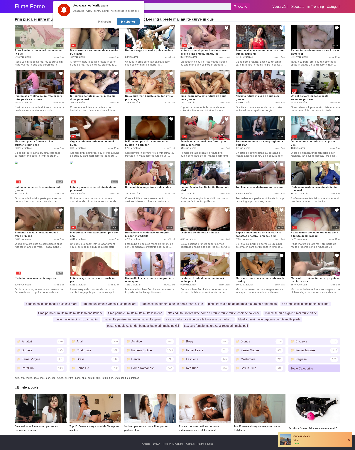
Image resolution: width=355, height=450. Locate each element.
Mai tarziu (104, 21)
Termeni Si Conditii (173, 443)
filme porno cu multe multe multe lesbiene (135, 313)
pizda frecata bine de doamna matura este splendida (242, 303)
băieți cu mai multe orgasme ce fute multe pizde (269, 319)
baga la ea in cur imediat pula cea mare (51, 303)
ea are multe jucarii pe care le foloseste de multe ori (199, 319)
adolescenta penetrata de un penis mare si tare (172, 303)
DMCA (156, 443)
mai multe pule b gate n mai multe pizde (291, 313)
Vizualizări (280, 7)
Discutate (297, 7)
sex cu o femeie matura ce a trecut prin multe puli (216, 325)
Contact (190, 443)
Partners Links (205, 443)
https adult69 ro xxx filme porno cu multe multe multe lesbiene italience (214, 313)
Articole (146, 443)
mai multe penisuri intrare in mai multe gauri (132, 319)
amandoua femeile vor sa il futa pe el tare (109, 303)
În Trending (315, 7)
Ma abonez (128, 21)
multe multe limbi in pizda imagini (76, 319)
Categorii (333, 7)
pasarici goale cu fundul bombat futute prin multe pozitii (143, 325)
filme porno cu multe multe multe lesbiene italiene (70, 313)
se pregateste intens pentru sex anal (305, 303)
